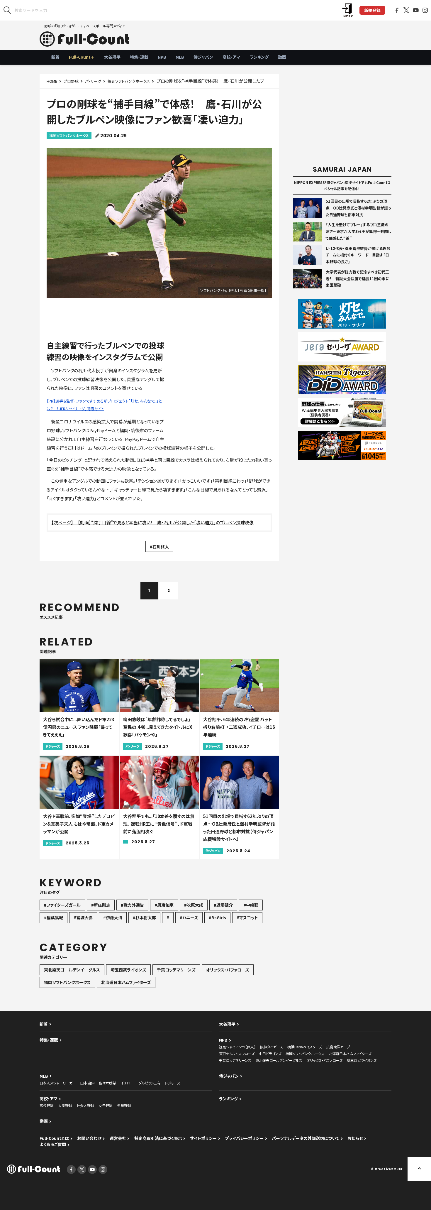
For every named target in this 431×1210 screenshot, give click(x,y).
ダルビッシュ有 (149, 1082)
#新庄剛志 (100, 905)
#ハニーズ (189, 917)
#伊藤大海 (112, 917)
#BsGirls (217, 917)
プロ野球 (71, 81)
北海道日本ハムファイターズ (126, 982)
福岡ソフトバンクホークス (129, 81)
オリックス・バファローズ (227, 970)
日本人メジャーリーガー (58, 1082)
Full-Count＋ (82, 57)
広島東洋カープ (338, 1046)
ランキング (259, 57)
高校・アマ (231, 57)
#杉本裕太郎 (144, 917)
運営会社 (118, 1138)
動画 (282, 57)
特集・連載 (139, 57)
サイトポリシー (203, 1138)
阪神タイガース (271, 1046)
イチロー (127, 1082)
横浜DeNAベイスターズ (304, 1046)
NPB (162, 57)
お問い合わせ (89, 1138)
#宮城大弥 (83, 917)
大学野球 (65, 1105)
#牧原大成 (193, 905)
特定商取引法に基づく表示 (158, 1138)
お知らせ (355, 1138)
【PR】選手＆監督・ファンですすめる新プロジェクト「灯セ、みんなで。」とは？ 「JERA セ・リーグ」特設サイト (104, 404)
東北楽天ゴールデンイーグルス (72, 970)
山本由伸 (87, 1082)
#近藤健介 (223, 905)
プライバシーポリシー (244, 1138)
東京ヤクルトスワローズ (236, 1053)
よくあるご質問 (53, 1144)
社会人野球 (85, 1105)
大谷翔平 (112, 57)
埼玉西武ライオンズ (128, 970)
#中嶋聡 (250, 905)
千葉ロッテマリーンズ (176, 970)
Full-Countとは (54, 1138)
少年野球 (124, 1105)
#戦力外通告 (132, 905)
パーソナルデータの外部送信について (305, 1138)
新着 (55, 57)
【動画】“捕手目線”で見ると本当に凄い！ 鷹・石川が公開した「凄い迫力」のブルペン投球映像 (166, 522)
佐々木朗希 (107, 1082)
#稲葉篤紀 (53, 917)
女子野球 (106, 1105)
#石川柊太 (159, 547)
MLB (180, 57)
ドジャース (172, 1082)
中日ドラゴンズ (270, 1053)
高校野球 (47, 1105)
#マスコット (247, 917)
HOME (52, 81)
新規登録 (372, 10)
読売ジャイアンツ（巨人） (237, 1046)
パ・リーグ (93, 81)
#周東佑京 (164, 905)
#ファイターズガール (62, 905)
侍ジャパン (203, 57)
